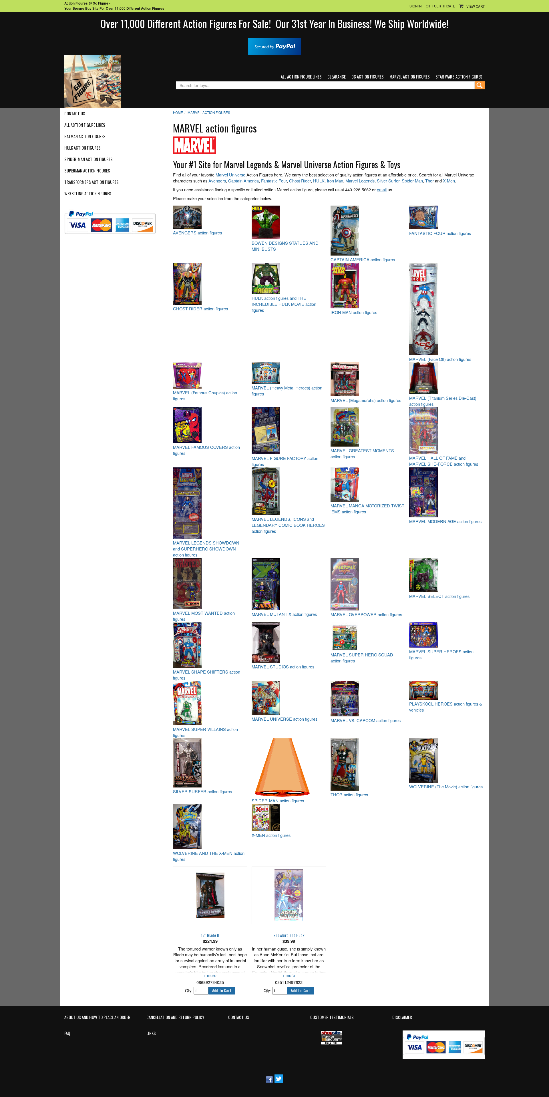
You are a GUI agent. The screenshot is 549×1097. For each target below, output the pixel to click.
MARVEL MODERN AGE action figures (445, 521)
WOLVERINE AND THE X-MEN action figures (208, 856)
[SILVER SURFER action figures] (210, 762)
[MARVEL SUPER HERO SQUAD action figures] (368, 636)
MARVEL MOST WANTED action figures (204, 616)
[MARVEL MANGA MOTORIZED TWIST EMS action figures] (368, 484)
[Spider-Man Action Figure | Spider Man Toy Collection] (289, 767)
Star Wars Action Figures (458, 77)
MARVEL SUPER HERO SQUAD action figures (362, 658)
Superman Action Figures (87, 171)
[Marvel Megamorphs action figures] (368, 379)
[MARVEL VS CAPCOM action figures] (368, 698)
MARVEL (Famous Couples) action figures (205, 395)
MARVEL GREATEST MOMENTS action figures (362, 453)
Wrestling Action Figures (87, 193)
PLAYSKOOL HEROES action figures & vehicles (445, 707)
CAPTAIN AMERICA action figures (363, 259)
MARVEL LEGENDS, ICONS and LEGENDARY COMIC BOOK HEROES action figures (288, 525)
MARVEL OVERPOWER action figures (366, 614)
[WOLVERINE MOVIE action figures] (446, 760)
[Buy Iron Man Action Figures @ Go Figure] (368, 285)
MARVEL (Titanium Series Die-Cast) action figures (442, 401)
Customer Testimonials (332, 1017)
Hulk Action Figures (82, 148)
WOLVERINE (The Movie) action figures (446, 786)
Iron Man (335, 181)
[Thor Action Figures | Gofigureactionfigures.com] (368, 764)
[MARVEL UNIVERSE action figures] (289, 698)
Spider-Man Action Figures (88, 159)
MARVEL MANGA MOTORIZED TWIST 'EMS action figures (367, 509)
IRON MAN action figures (354, 312)
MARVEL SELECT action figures (439, 596)
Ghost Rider (300, 181)
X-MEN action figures (271, 835)
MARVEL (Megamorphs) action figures (366, 400)
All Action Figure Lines (301, 77)
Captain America (243, 181)
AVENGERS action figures (197, 233)
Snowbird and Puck (288, 935)
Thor (429, 181)
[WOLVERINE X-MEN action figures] (210, 826)
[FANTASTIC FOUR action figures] (446, 217)
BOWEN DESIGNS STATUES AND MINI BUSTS (285, 246)
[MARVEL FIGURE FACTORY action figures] (289, 430)
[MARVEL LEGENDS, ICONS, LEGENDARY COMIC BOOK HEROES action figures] (289, 491)
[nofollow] (113, 220)
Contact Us (74, 113)
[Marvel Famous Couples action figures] (210, 375)
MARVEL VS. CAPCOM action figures (366, 720)
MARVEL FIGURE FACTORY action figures (285, 461)
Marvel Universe (230, 175)
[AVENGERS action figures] (210, 217)
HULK (319, 181)
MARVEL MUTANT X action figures (284, 614)
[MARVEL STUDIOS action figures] (289, 642)
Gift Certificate (440, 6)
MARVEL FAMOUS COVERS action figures (206, 450)
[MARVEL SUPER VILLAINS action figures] (210, 703)
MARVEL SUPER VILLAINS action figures (205, 732)
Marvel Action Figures (409, 77)
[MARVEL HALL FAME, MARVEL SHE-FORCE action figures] (446, 430)
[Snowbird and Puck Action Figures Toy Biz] (289, 895)
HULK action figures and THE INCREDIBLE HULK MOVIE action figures (284, 304)
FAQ (67, 1033)
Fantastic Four (274, 181)
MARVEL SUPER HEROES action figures (441, 654)
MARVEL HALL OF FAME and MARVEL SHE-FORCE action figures (443, 461)
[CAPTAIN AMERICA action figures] (368, 231)
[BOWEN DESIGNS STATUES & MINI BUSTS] (289, 222)
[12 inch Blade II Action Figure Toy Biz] (210, 895)
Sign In (415, 6)
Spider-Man (412, 181)
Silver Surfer (388, 181)
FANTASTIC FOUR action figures (440, 233)
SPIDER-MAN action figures (278, 800)
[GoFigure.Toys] (92, 81)
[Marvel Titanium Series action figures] (446, 378)
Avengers (217, 181)
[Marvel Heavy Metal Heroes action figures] (289, 373)
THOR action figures (349, 794)
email (382, 189)
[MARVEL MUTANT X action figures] (289, 584)
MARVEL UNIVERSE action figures (284, 719)
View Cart (475, 6)
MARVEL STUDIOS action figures (283, 667)
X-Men (449, 181)
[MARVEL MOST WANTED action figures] (210, 583)
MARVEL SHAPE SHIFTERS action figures (206, 675)
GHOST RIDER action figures (200, 309)
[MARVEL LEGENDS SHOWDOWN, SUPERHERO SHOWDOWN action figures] (210, 503)
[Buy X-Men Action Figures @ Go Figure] (289, 817)
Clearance (336, 77)
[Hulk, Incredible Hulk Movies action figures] (289, 278)
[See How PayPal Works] (274, 46)
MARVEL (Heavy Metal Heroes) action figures (287, 391)
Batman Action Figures (85, 136)
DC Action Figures (367, 77)
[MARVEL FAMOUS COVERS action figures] (210, 425)
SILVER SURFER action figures (202, 791)
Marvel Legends (360, 181)
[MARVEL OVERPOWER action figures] (368, 584)
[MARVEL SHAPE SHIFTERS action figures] (210, 645)
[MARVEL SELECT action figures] (446, 575)
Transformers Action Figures (91, 182)
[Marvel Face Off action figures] (446, 309)
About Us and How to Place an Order (97, 1017)
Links (151, 1033)
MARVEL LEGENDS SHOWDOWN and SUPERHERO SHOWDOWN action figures (206, 549)
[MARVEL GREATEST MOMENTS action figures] (368, 427)
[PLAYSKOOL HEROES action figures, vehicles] (446, 690)
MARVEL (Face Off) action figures (440, 359)
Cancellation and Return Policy (175, 1017)
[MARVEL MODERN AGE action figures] (446, 492)
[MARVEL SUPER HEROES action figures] (446, 635)
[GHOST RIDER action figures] (210, 284)
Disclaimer (402, 1017)
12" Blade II (210, 935)
